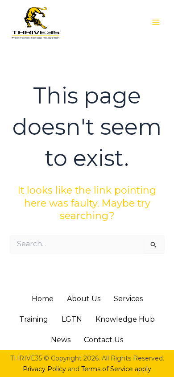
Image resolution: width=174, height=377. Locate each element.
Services (128, 298)
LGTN (72, 319)
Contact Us (103, 340)
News (60, 340)
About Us (83, 298)
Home (43, 298)
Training (33, 319)
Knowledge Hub (125, 319)
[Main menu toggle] (155, 22)
